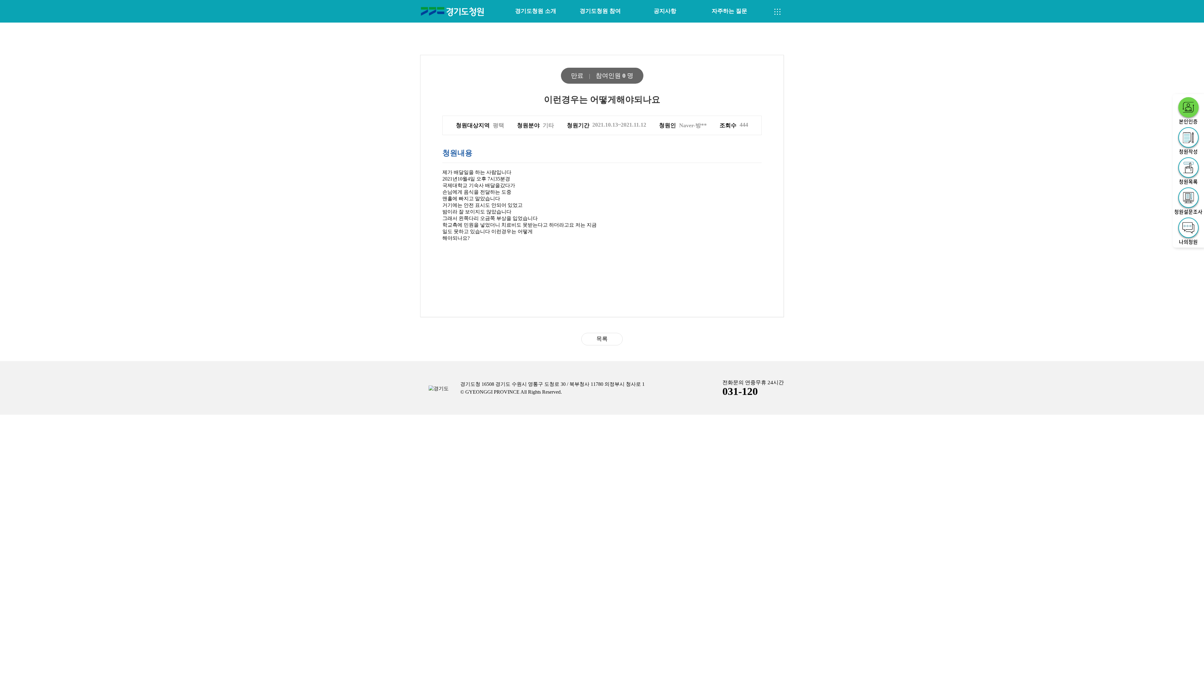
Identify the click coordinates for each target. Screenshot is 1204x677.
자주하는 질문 (729, 11)
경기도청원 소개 (535, 11)
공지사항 (665, 11)
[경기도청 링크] (438, 389)
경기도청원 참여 (600, 11)
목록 (602, 339)
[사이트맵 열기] (777, 12)
